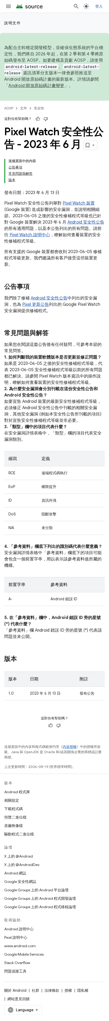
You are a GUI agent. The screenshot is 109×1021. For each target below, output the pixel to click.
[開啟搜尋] (76, 6)
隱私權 (82, 990)
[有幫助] (38, 119)
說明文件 (12, 23)
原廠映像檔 (13, 825)
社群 (35, 990)
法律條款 (51, 990)
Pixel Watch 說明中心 (30, 235)
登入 (99, 6)
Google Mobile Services (24, 954)
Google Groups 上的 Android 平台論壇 (36, 890)
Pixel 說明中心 (15, 937)
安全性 (39, 108)
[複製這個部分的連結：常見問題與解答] (54, 333)
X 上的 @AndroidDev (21, 864)
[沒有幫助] (46, 119)
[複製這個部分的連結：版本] (22, 659)
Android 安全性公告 (85, 222)
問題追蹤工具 (15, 971)
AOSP (8, 108)
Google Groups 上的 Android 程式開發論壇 (40, 898)
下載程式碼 (13, 808)
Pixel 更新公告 (35, 304)
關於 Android (15, 990)
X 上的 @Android (18, 856)
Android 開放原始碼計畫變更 (36, 85)
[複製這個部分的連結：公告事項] (35, 287)
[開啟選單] (8, 6)
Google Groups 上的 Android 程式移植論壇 (40, 906)
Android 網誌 (15, 873)
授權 (68, 990)
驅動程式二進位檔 (19, 834)
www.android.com (20, 945)
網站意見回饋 (18, 999)
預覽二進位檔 (15, 817)
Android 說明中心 (19, 929)
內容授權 (69, 746)
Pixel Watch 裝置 (79, 203)
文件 (23, 108)
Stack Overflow (17, 962)
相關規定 (11, 800)
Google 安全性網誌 (20, 881)
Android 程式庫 (17, 792)
